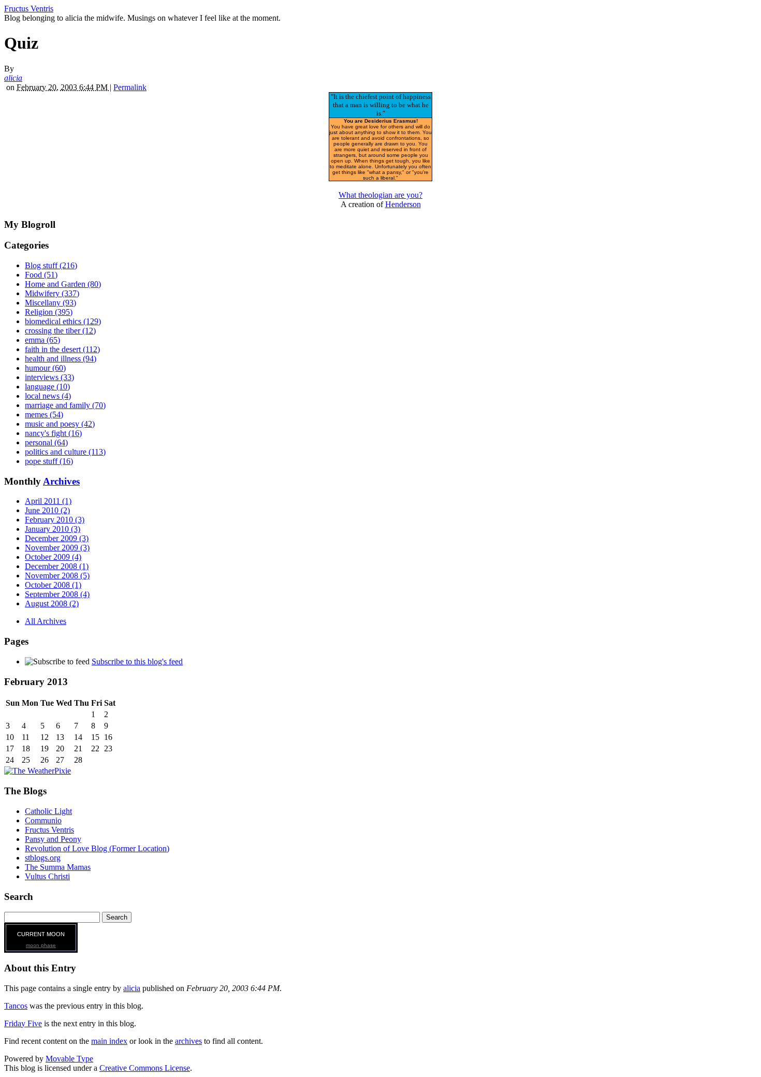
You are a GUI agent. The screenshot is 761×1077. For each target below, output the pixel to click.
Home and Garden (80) (63, 284)
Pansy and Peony (53, 839)
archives (188, 1041)
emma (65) (42, 340)
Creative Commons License (144, 1068)
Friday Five (23, 1023)
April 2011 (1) (48, 501)
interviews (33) (49, 377)
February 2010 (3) (54, 519)
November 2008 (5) (57, 575)
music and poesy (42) (60, 423)
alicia (13, 78)
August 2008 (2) (52, 603)
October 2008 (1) (53, 584)
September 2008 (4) (57, 594)
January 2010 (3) (52, 529)
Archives (61, 481)
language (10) (47, 386)
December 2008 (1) (57, 566)
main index (109, 1041)
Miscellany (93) (50, 302)
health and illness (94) (60, 358)
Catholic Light (48, 811)
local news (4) (48, 395)
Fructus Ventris (28, 8)
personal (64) (46, 442)
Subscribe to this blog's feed (137, 661)
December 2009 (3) (57, 538)
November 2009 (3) (57, 547)
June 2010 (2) (47, 510)
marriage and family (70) (65, 405)
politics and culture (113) (65, 451)
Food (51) (41, 274)
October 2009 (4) (53, 556)
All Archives (45, 621)
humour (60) (45, 367)
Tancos (15, 1005)
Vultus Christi (47, 876)
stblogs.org (43, 857)
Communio (43, 820)
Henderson (403, 204)
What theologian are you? (380, 195)
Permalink (130, 87)
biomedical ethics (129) (63, 321)
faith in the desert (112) (62, 349)
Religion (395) (48, 312)
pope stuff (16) (49, 461)
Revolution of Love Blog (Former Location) (97, 848)
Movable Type (69, 1058)
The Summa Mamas (58, 867)
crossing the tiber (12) (60, 330)
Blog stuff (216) (51, 265)
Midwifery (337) (52, 293)
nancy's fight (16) (53, 433)
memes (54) (44, 414)
